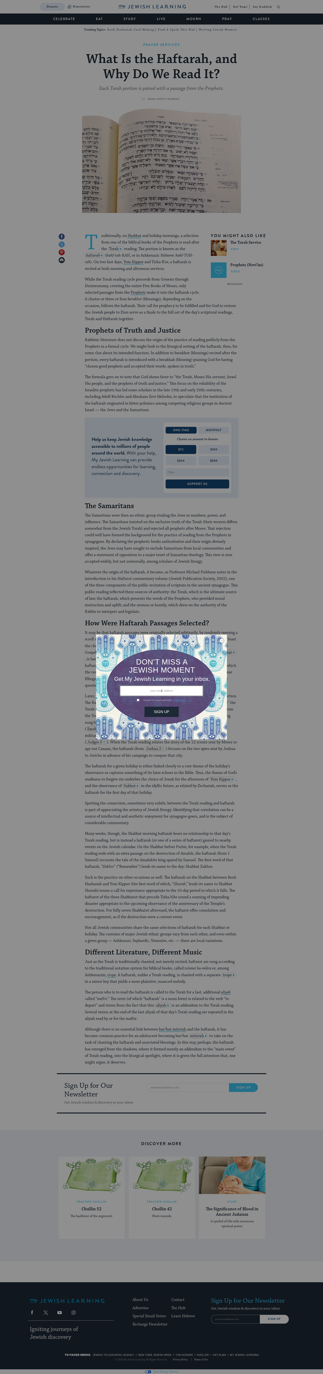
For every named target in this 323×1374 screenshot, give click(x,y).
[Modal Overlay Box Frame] (161, 687)
